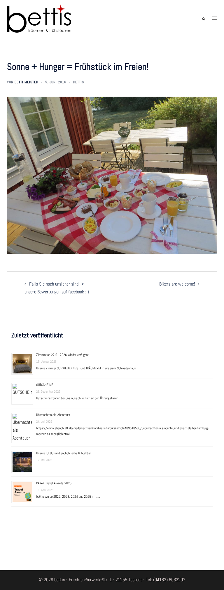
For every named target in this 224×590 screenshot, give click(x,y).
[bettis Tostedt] (39, 18)
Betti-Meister (26, 82)
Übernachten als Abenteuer (53, 414)
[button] (203, 18)
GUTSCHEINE (44, 384)
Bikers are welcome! (177, 284)
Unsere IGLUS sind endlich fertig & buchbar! (64, 453)
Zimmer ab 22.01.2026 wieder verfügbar (62, 354)
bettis (78, 82)
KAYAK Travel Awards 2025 (53, 483)
